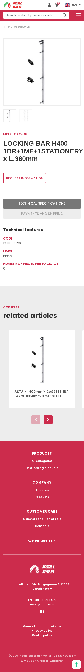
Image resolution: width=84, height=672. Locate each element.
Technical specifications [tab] (42, 203)
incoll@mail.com (42, 604)
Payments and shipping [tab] (42, 213)
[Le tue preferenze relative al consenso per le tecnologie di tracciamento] (76, 664)
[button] (48, 419)
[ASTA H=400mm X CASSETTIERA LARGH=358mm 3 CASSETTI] (42, 357)
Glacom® (57, 661)
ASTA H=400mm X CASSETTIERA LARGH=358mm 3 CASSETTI (41, 393)
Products (42, 497)
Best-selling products (42, 468)
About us (42, 490)
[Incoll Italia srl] (13, 5)
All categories (42, 461)
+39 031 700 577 (45, 600)
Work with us (42, 541)
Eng (74, 5)
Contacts (42, 526)
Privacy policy (42, 631)
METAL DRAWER (19, 27)
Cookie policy (42, 635)
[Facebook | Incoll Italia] (42, 615)
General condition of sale (42, 519)
